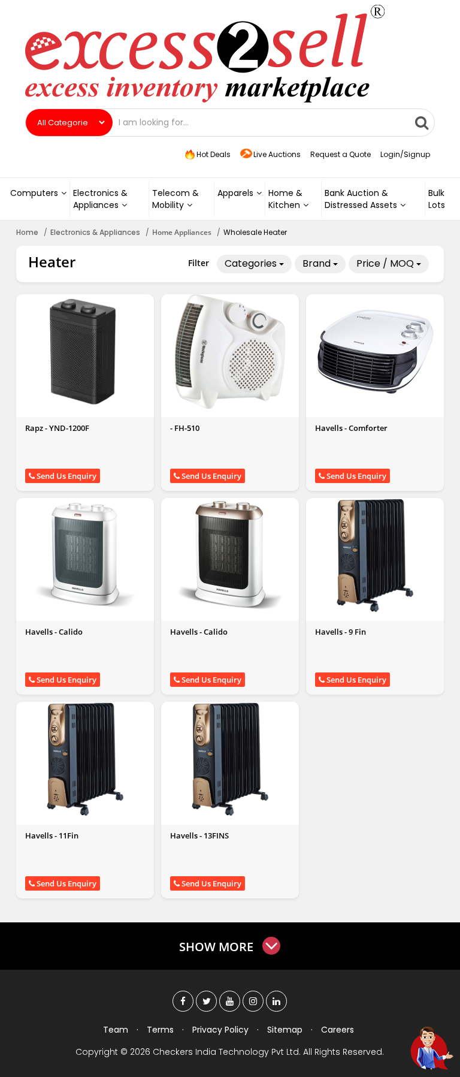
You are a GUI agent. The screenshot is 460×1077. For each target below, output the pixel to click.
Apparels (235, 193)
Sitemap (284, 1030)
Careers (337, 1030)
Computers (34, 193)
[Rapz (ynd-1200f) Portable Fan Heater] (85, 351)
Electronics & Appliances (100, 199)
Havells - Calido (54, 631)
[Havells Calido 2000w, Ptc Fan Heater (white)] (85, 555)
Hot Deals (213, 154)
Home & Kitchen (285, 199)
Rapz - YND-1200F (57, 428)
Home (27, 232)
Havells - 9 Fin (340, 631)
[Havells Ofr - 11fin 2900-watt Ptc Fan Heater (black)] (85, 759)
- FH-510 (184, 428)
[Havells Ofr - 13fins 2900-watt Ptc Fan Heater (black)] (230, 759)
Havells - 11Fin (51, 835)
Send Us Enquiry (65, 475)
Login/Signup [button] (405, 154)
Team (115, 1030)
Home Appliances (181, 232)
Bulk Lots (436, 199)
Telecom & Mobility (175, 199)
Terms (160, 1030)
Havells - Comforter (351, 428)
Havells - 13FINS (199, 835)
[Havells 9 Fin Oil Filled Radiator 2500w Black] (375, 555)
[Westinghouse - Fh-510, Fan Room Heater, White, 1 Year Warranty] (230, 351)
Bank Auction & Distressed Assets (361, 199)
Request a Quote (340, 154)
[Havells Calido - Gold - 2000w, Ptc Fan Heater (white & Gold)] (230, 555)
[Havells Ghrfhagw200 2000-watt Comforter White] (375, 351)
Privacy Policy (220, 1030)
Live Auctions (277, 154)
